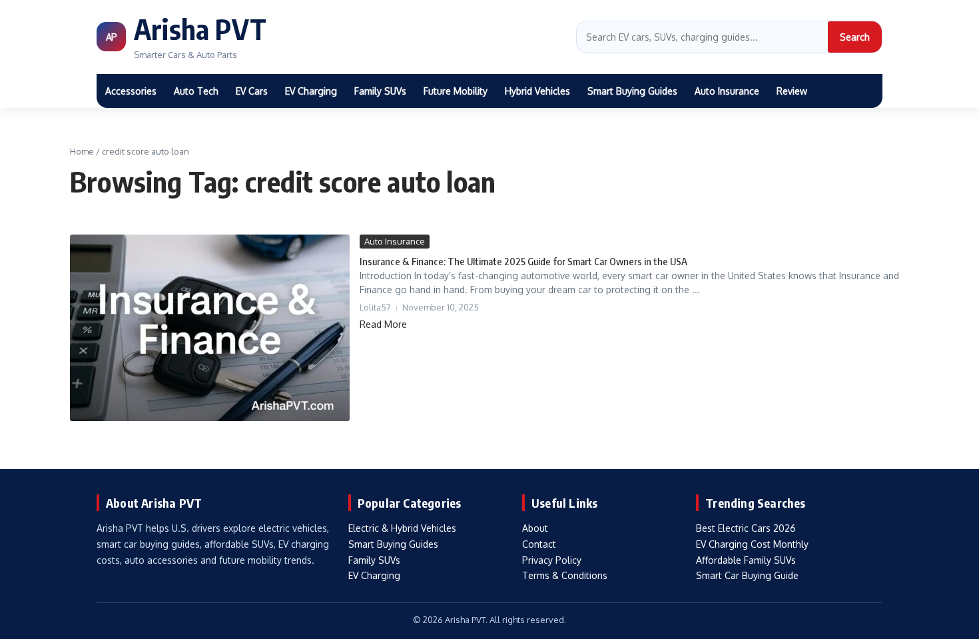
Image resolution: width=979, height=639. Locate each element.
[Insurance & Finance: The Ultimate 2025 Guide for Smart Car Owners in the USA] (210, 328)
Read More (383, 324)
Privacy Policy (551, 560)
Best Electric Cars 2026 (746, 528)
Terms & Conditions (564, 575)
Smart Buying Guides (632, 91)
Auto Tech (196, 91)
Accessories (131, 91)
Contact (539, 544)
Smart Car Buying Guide (747, 575)
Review (792, 91)
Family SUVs (380, 91)
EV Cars (252, 91)
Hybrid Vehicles (537, 91)
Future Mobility (456, 91)
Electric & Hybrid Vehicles (402, 528)
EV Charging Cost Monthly (752, 544)
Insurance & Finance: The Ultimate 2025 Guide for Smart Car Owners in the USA (523, 261)
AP (111, 37)
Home (82, 151)
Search (855, 37)
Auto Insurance (727, 91)
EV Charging (311, 91)
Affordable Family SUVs (746, 560)
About (535, 528)
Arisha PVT (200, 28)
